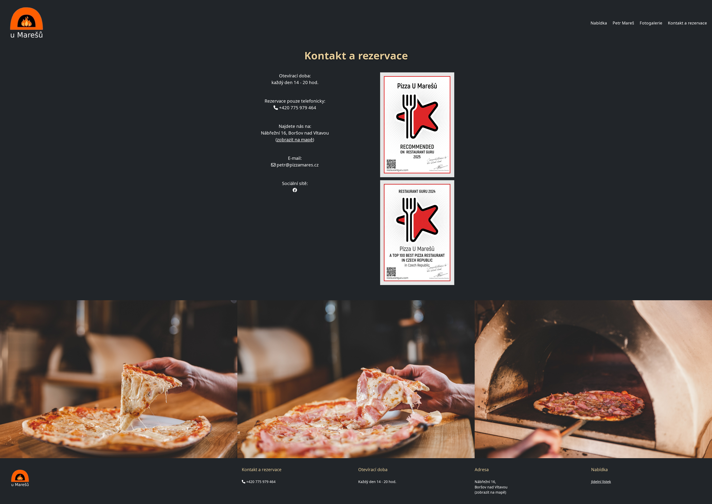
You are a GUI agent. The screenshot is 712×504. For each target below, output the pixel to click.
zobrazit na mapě (295, 139)
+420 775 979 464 (261, 481)
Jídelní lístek (601, 481)
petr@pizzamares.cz (298, 165)
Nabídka (599, 23)
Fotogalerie (651, 23)
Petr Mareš (623, 23)
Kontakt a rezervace (687, 23)
